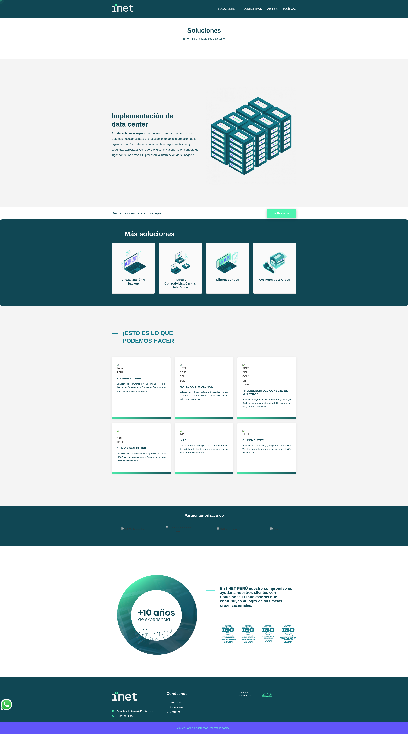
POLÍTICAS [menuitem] (289, 8)
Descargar (283, 213)
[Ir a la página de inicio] (123, 9)
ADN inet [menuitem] (272, 8)
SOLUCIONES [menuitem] (226, 8)
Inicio (186, 38)
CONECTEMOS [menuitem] (252, 8)
